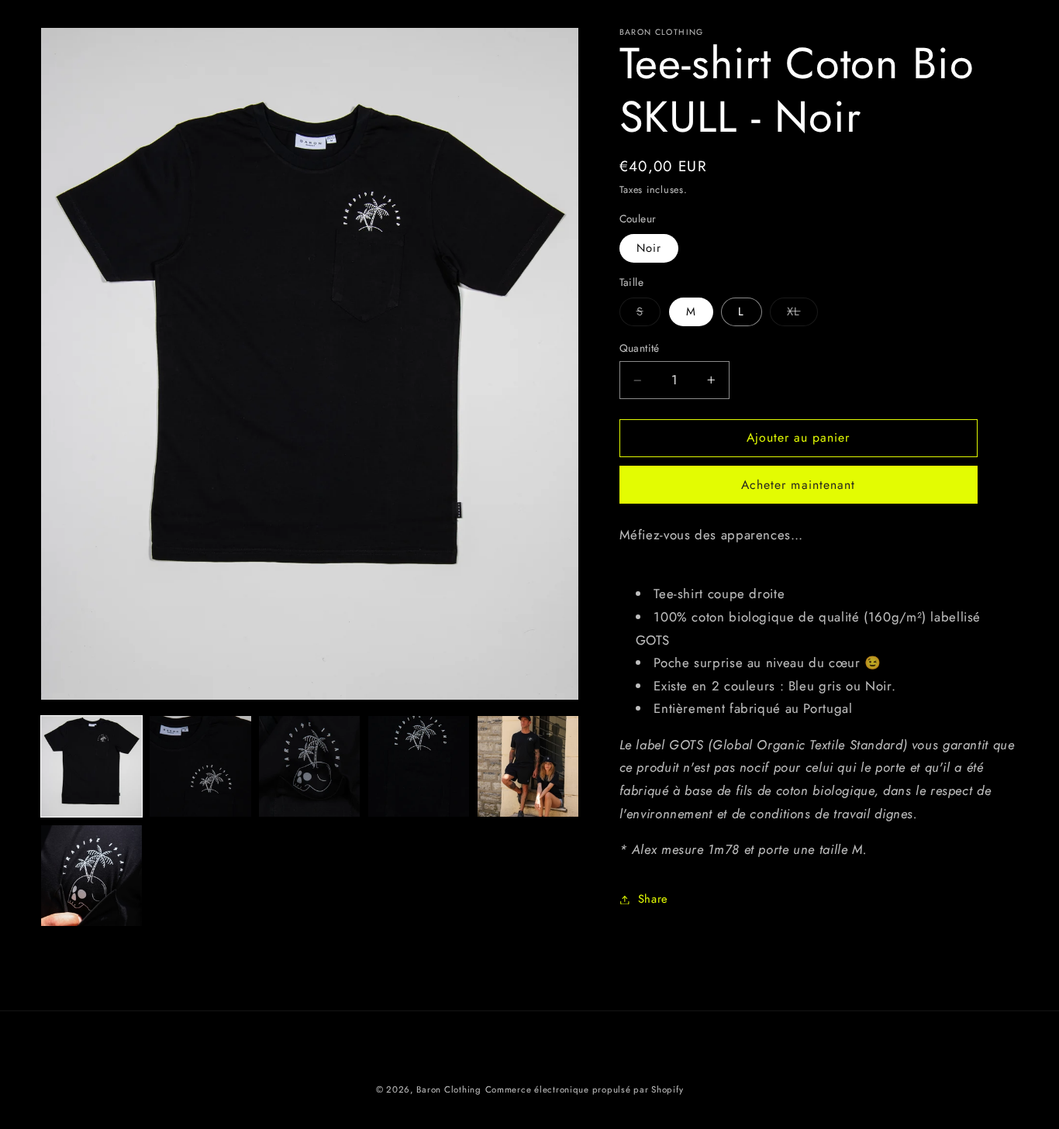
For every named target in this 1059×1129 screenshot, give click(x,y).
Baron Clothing (448, 1089)
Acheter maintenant (798, 485)
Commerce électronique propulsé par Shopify (584, 1089)
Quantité (639, 348)
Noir (648, 247)
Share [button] (653, 898)
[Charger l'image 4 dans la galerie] (418, 766)
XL (802, 314)
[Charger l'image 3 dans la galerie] (309, 766)
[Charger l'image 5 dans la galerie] (528, 766)
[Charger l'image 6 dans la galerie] (91, 875)
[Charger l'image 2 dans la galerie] (200, 766)
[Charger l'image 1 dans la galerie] (91, 766)
